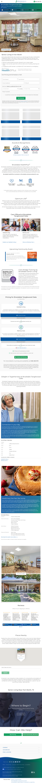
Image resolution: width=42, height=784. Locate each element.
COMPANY (5, 747)
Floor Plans (26, 9)
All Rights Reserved (20, 767)
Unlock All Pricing (21, 357)
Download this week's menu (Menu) (9, 537)
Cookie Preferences (17, 769)
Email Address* (6, 83)
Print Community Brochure (30, 734)
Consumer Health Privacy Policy (18, 764)
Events (35, 9)
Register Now (31, 259)
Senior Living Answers (16, 779)
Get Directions (21, 658)
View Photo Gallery (6, 49)
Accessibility (28, 764)
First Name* (6, 79)
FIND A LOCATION (7, 752)
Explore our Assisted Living (9, 242)
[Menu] (1, 1)
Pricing (15, 9)
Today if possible (6, 91)
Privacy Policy (8, 764)
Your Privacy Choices (9, 769)
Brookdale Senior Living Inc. (10, 767)
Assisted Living (4, 459)
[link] (7, 619)
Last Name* (21, 79)
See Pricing (13, 734)
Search (5, 672)
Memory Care (4, 460)
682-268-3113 (38, 1)
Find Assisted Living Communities (19, 780)
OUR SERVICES (6, 749)
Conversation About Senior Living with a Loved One (23, 782)
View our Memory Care (28, 242)
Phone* (27, 83)
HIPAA (4, 764)
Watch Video (21, 714)
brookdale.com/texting (23, 101)
